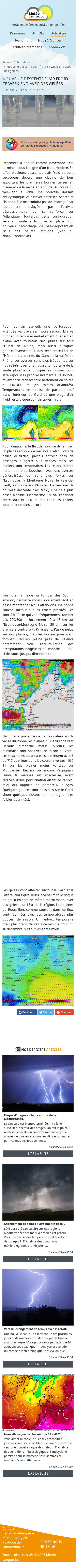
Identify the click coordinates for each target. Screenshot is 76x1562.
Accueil (7, 62)
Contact (8, 1528)
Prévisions (18, 33)
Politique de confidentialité (13, 1544)
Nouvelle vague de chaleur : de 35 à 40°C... (33, 1434)
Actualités (58, 33)
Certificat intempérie (26, 47)
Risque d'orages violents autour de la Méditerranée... (30, 1117)
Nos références (50, 40)
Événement (23, 40)
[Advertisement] (38, 281)
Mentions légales (15, 1537)
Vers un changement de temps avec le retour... (36, 1329)
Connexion (57, 47)
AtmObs (38, 33)
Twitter (47, 1012)
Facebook (28, 1012)
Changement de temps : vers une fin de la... (34, 1224)
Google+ (66, 1012)
